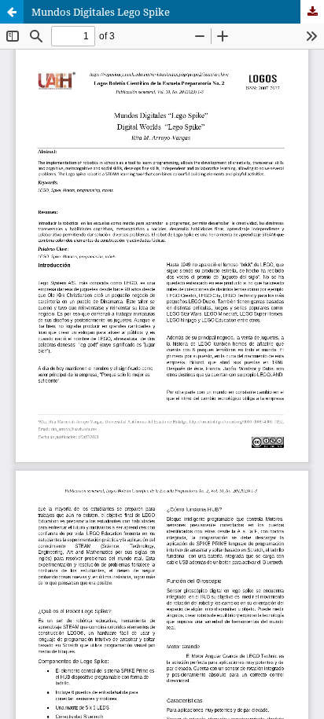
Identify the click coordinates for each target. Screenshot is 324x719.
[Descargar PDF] (312, 12)
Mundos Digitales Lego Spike (100, 12)
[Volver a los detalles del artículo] (12, 12)
